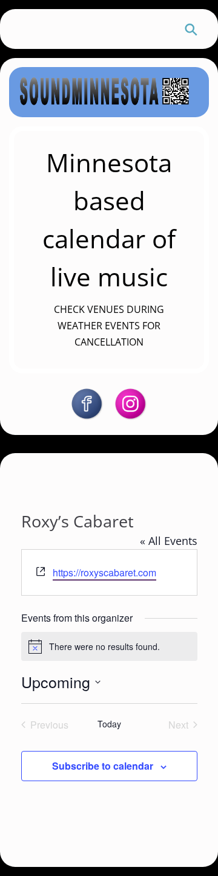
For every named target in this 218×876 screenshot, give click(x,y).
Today (109, 724)
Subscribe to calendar (102, 766)
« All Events (168, 540)
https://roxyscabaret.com (104, 572)
